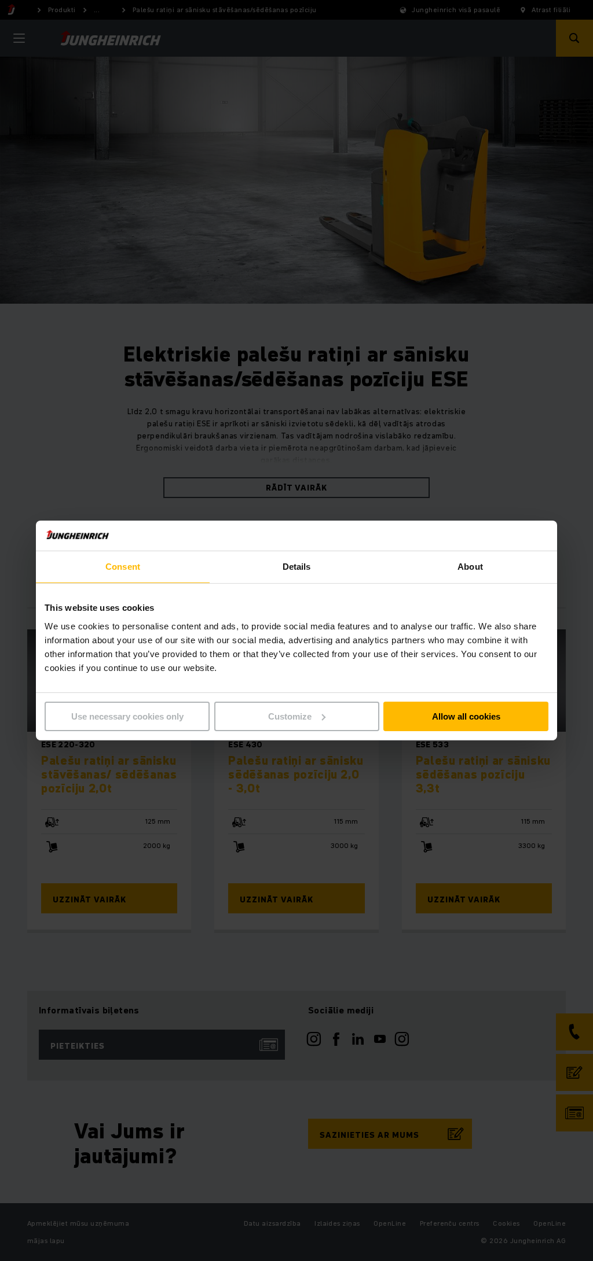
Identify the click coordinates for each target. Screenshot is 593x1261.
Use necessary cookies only (127, 716)
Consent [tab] (122, 566)
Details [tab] (297, 566)
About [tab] (470, 566)
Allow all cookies (466, 716)
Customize (290, 716)
